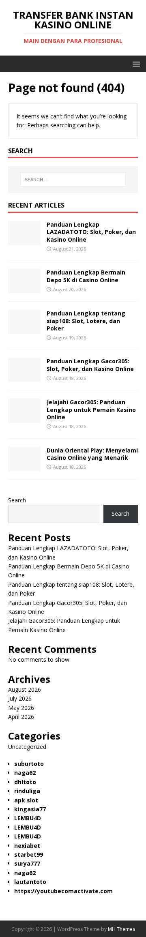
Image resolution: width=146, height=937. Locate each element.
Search (17, 500)
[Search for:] (73, 180)
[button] (135, 63)
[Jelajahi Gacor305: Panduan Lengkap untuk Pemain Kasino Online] (24, 418)
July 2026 (20, 698)
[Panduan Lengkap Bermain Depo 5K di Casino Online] (24, 288)
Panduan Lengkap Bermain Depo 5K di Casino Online (86, 275)
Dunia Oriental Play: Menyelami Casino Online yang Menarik (92, 453)
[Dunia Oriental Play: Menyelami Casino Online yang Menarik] (24, 466)
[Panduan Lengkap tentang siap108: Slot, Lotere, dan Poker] (24, 329)
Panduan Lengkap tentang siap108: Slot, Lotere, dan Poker (86, 320)
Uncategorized (27, 746)
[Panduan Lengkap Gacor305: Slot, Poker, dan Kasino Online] (24, 377)
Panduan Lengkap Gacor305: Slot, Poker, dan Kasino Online (90, 364)
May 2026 (21, 708)
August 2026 (24, 689)
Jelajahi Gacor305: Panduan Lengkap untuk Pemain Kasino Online (91, 409)
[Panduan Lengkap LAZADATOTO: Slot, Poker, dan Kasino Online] (24, 240)
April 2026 (21, 716)
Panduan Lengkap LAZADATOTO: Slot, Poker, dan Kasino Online (91, 232)
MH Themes (121, 929)
